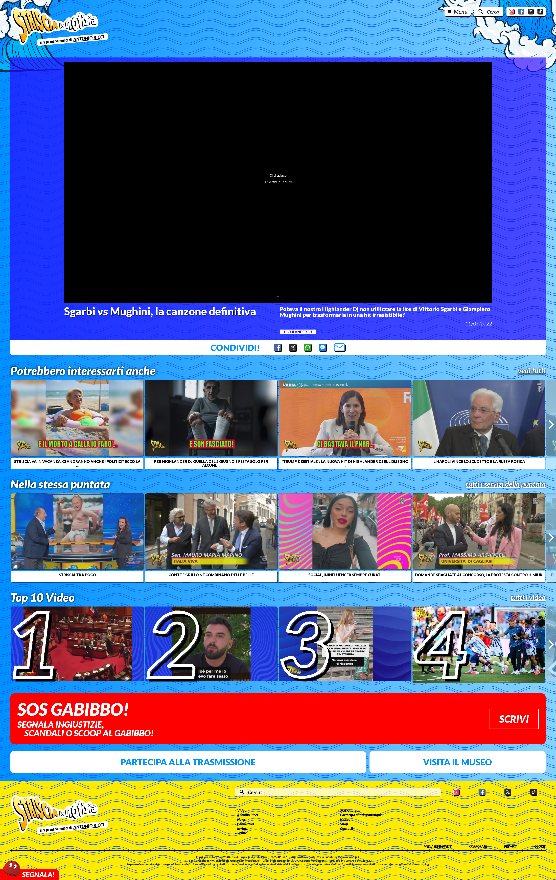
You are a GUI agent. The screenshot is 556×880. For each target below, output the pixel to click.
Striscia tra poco (77, 575)
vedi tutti (532, 370)
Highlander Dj (298, 332)
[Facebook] (521, 11)
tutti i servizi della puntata (506, 483)
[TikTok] (540, 11)
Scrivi (514, 719)
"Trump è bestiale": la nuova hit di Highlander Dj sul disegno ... (345, 463)
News (241, 819)
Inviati (242, 828)
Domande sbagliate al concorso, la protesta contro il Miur (478, 575)
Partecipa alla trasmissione (188, 762)
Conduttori (245, 824)
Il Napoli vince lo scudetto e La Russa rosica (478, 461)
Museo (345, 819)
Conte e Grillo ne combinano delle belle (211, 575)
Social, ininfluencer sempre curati (345, 575)
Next (551, 424)
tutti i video (528, 597)
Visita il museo (457, 762)
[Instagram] (512, 11)
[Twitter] (531, 11)
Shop (344, 824)
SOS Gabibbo (350, 810)
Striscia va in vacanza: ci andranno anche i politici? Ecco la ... (77, 463)
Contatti (346, 828)
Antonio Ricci (247, 815)
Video (241, 810)
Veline (242, 833)
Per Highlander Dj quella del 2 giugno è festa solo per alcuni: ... (211, 463)
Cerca (493, 12)
